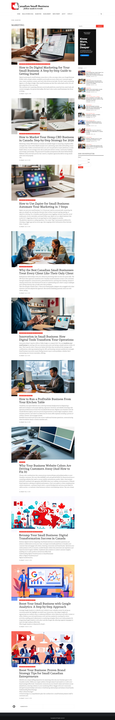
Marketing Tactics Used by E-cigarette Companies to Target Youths (94, 131)
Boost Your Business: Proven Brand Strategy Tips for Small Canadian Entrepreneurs (42, 673)
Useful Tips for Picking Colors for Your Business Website (94, 90)
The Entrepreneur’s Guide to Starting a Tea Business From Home (94, 123)
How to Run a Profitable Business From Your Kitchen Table (45, 400)
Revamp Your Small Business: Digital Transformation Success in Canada (43, 536)
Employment (56, 14)
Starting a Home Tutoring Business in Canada (93, 115)
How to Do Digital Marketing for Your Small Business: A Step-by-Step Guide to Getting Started (45, 70)
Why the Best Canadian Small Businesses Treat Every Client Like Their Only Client (46, 271)
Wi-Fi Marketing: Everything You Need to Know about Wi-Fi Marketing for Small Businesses (94, 74)
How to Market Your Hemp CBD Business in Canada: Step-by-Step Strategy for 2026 (46, 138)
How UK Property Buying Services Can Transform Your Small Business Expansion (94, 107)
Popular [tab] (80, 68)
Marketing (38, 14)
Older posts (24, 706)
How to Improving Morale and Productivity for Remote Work (94, 146)
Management (47, 14)
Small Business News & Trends (32, 133)
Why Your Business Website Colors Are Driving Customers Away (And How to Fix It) (45, 469)
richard (22, 93)
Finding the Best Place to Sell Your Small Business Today (94, 139)
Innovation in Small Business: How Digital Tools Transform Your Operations (46, 338)
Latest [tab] (85, 68)
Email (79, 164)
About (63, 14)
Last (89, 162)
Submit (80, 167)
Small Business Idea (27, 14)
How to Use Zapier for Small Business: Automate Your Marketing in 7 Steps (44, 205)
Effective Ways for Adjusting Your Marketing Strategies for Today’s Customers (94, 82)
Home (18, 14)
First (89, 159)
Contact (69, 14)
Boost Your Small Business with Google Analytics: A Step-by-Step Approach (45, 605)
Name (79, 157)
